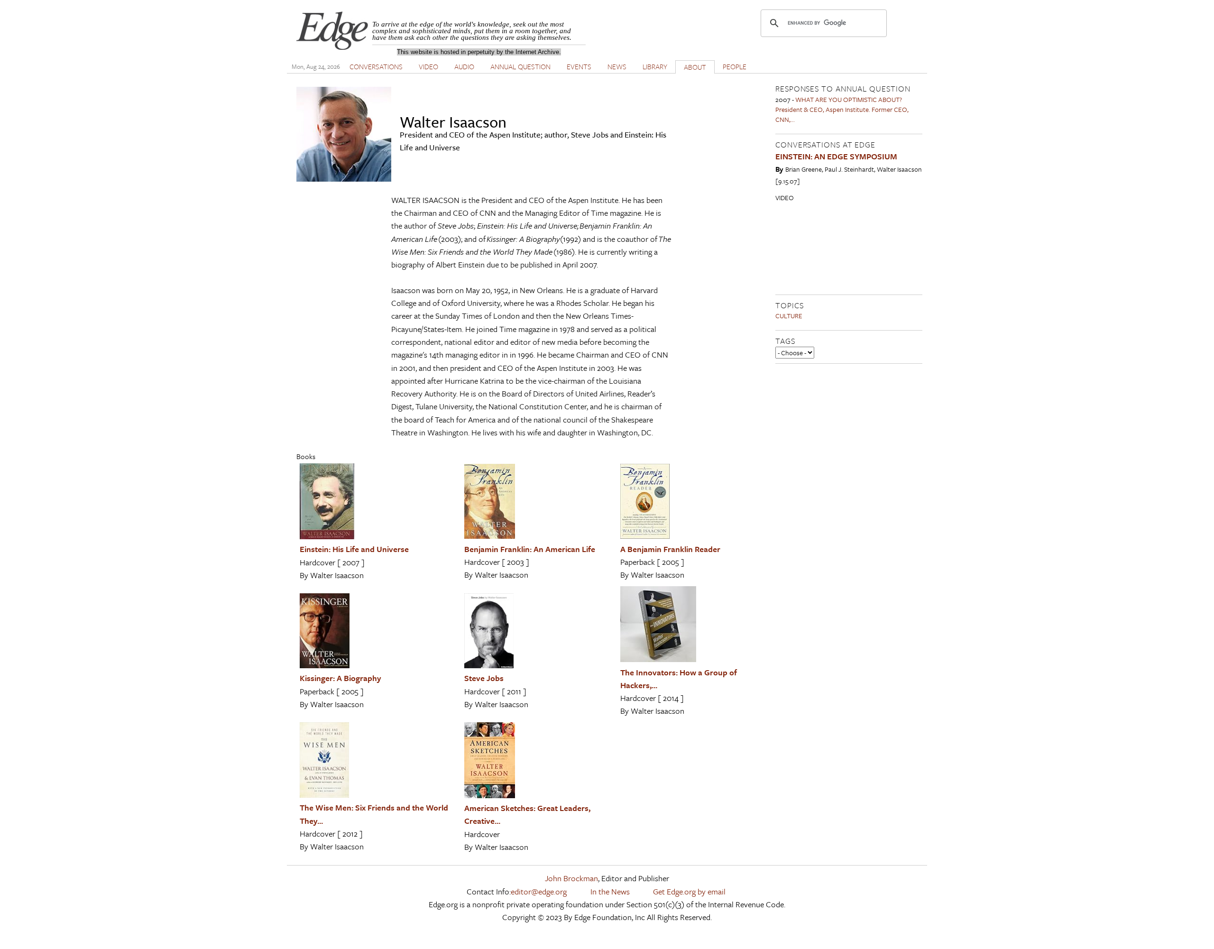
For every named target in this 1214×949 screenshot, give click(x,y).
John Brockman (571, 878)
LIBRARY (655, 66)
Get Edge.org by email (689, 891)
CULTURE (788, 316)
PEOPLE (734, 66)
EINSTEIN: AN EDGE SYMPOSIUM (836, 156)
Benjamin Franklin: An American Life (529, 549)
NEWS (616, 66)
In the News (610, 891)
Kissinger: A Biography (340, 678)
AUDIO (464, 66)
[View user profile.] (343, 178)
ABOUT (695, 67)
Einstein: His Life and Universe (354, 549)
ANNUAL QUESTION (520, 66)
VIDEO (428, 66)
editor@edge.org (539, 891)
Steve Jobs (484, 678)
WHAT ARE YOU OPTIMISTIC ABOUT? (848, 99)
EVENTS (579, 66)
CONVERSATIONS (376, 66)
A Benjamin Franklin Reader (670, 549)
